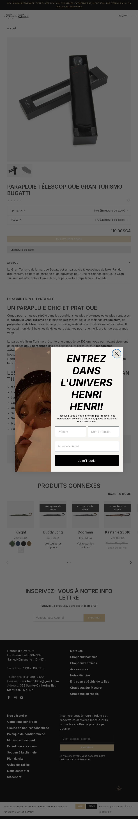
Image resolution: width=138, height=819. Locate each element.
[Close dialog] (116, 353)
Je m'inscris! (87, 461)
